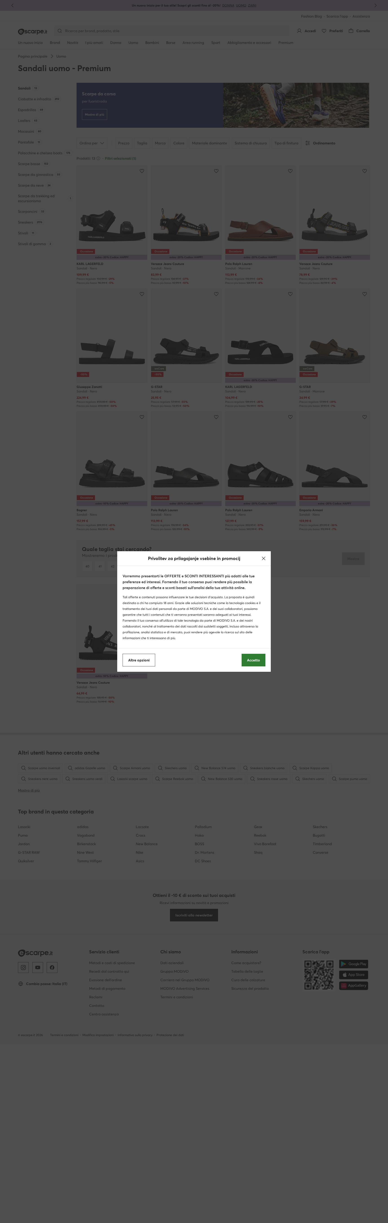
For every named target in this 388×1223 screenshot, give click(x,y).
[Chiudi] (263, 558)
